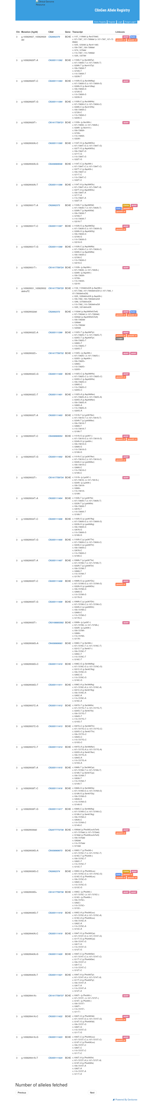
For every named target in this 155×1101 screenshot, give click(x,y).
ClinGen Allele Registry (112, 10)
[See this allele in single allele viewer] (116, 36)
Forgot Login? (130, 21)
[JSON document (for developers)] (120, 36)
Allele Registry (100, 21)
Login (120, 21)
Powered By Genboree (126, 1099)
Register (111, 21)
